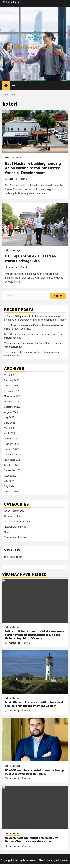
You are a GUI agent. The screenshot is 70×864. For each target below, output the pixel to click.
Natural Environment (15, 526)
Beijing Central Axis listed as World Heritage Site (30, 258)
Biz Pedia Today (13, 556)
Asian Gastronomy (13, 158)
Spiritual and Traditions (16, 537)
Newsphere (45, 860)
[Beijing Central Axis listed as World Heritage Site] (35, 224)
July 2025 (9, 417)
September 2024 (13, 470)
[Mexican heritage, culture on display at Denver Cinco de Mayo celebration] (35, 807)
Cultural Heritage (12, 250)
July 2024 (9, 480)
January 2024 (11, 491)
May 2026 (9, 375)
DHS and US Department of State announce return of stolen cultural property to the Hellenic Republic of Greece (34, 635)
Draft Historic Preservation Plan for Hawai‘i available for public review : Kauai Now (34, 704)
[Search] (65, 85)
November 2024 (12, 459)
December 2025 (12, 391)
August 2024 (11, 475)
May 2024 (9, 486)
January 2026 (11, 385)
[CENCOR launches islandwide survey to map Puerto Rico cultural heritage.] (35, 739)
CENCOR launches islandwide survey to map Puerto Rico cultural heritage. (34, 772)
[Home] (6, 85)
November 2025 (12, 396)
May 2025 (9, 428)
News (7, 532)
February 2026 (11, 380)
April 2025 (9, 433)
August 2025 (11, 412)
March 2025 (10, 438)
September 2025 (13, 406)
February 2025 (11, 444)
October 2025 (11, 401)
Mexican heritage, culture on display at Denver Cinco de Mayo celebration (31, 839)
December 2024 (12, 454)
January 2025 (11, 449)
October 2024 (11, 465)
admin (24, 179)
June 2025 (9, 422)
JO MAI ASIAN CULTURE (17, 521)
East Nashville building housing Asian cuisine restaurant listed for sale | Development (33, 168)
